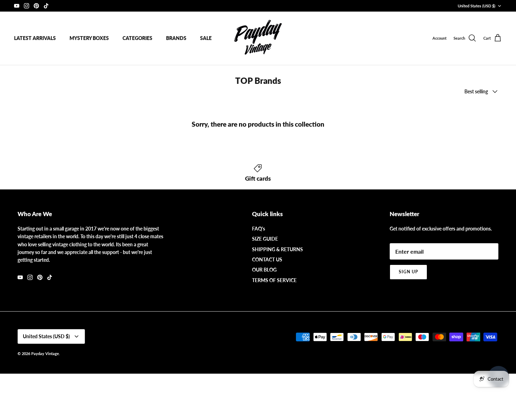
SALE (206, 38)
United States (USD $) (476, 6)
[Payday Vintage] (258, 38)
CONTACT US (267, 259)
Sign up (408, 271)
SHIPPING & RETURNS (277, 249)
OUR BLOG (264, 270)
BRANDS (176, 38)
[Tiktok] (46, 5)
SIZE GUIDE (265, 239)
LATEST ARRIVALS (35, 38)
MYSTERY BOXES (89, 38)
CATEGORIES (137, 38)
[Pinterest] (36, 5)
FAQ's (258, 229)
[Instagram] (26, 5)
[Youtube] (16, 5)
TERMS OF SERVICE (274, 280)
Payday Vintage (45, 353)
